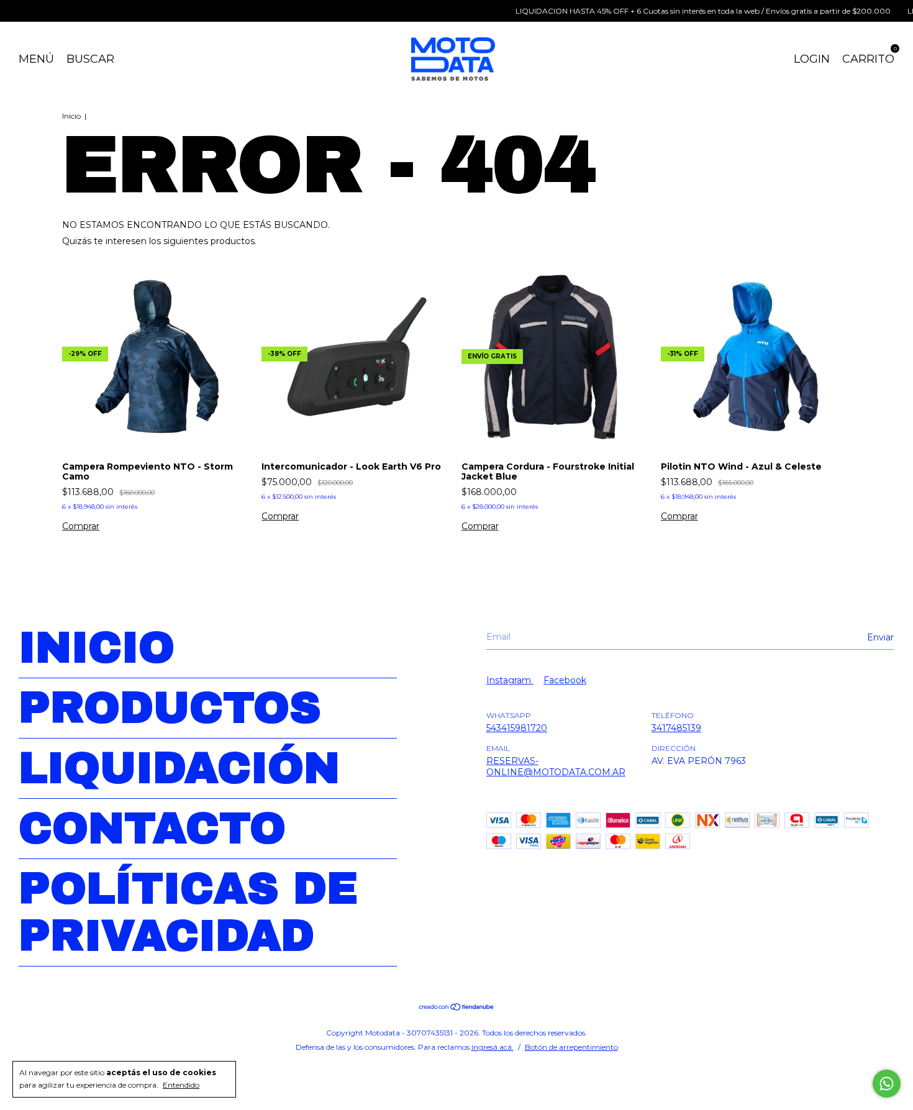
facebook (564, 680)
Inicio (71, 116)
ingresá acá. (492, 1047)
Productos (170, 708)
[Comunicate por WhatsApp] (887, 1084)
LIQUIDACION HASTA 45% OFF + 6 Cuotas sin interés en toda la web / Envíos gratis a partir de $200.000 (685, 11)
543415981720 (516, 728)
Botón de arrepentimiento (571, 1047)
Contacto (152, 828)
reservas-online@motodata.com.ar (555, 766)
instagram (510, 680)
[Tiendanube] (457, 1008)
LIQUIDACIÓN (179, 768)
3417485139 (676, 728)
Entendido (181, 1085)
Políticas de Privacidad (188, 912)
